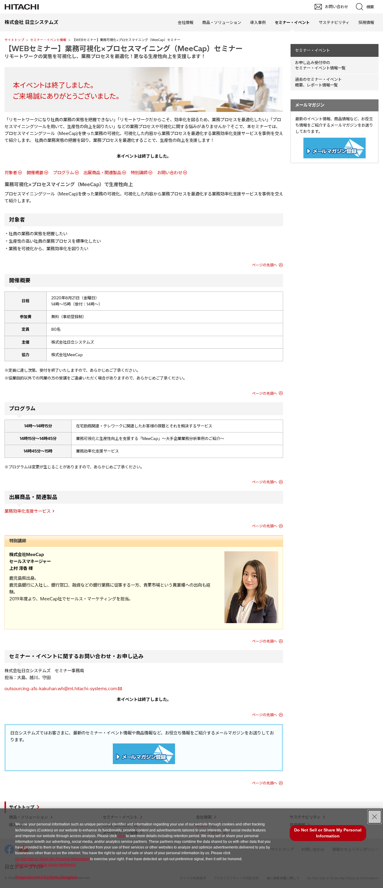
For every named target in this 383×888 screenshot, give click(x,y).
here (121, 836)
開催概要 (35, 172)
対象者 (10, 172)
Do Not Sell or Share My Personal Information (52, 859)
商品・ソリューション (221, 22)
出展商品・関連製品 (102, 172)
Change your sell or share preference (45, 865)
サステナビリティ (334, 22)
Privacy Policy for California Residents (46, 877)
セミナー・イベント (312, 50)
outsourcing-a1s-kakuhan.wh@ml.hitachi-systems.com (60, 688)
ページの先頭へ (264, 265)
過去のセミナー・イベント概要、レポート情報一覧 (318, 82)
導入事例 (258, 22)
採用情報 (366, 22)
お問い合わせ (169, 172)
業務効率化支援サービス (27, 511)
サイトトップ (14, 40)
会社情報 (185, 22)
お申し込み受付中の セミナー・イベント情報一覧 (320, 65)
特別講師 (139, 172)
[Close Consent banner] (374, 816)
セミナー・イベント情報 (48, 40)
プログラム (63, 172)
